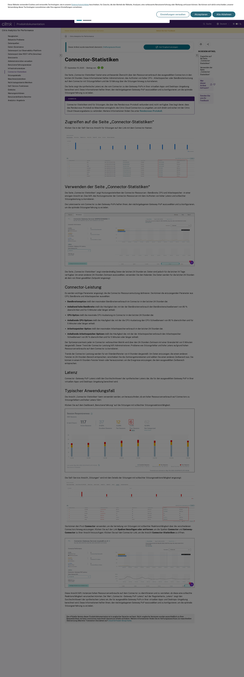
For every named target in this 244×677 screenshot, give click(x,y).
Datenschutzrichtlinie (80, 5)
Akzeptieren (201, 14)
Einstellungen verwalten (172, 14)
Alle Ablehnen (224, 14)
